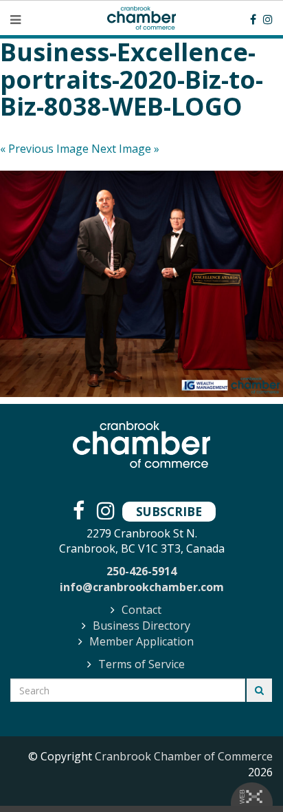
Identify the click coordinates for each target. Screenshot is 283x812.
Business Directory (141, 625)
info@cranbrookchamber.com (142, 587)
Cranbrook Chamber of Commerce (184, 756)
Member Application (141, 641)
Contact (141, 609)
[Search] (259, 690)
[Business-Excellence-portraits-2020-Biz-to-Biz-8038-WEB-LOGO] (141, 284)
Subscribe (169, 511)
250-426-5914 (141, 571)
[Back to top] (245, 773)
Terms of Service (141, 664)
